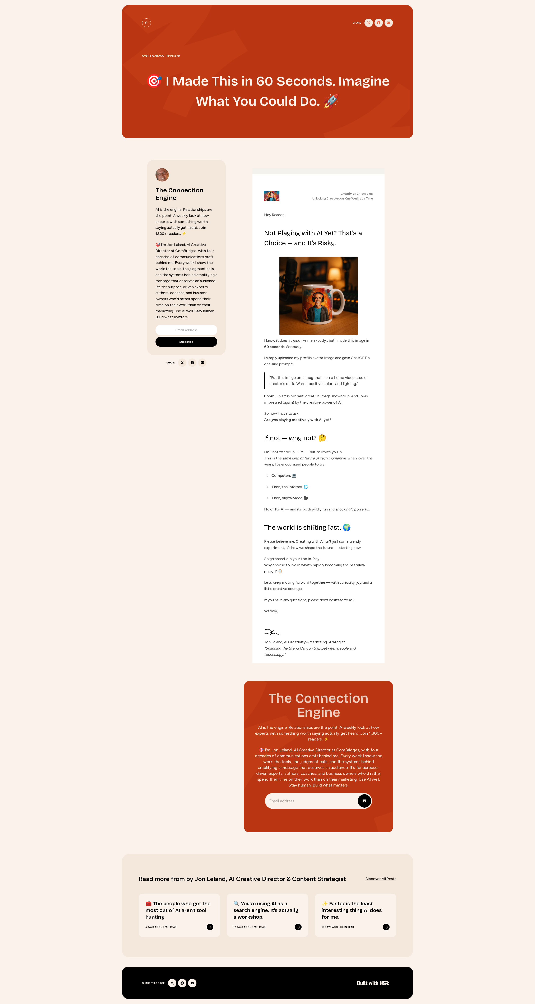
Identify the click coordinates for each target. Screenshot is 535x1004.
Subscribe (186, 342)
